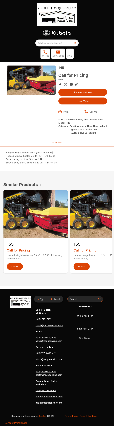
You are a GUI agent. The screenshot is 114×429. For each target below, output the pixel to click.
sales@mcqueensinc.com (49, 341)
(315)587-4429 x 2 (46, 353)
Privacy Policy (71, 416)
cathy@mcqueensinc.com (49, 396)
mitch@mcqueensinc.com (49, 359)
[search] (75, 43)
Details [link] (14, 266)
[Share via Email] (71, 84)
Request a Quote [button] (83, 92)
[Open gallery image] (31, 80)
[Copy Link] (76, 84)
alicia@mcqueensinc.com (49, 402)
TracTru (42, 416)
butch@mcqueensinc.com (49, 325)
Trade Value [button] (82, 101)
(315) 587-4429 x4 (46, 390)
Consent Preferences (16, 422)
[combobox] (57, 43)
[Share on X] (65, 84)
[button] (45, 54)
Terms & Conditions (88, 416)
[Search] (99, 299)
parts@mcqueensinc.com (49, 374)
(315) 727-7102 (43, 319)
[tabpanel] (31, 81)
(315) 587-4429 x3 (46, 337)
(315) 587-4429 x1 (46, 371)
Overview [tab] (57, 142)
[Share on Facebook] (60, 84)
